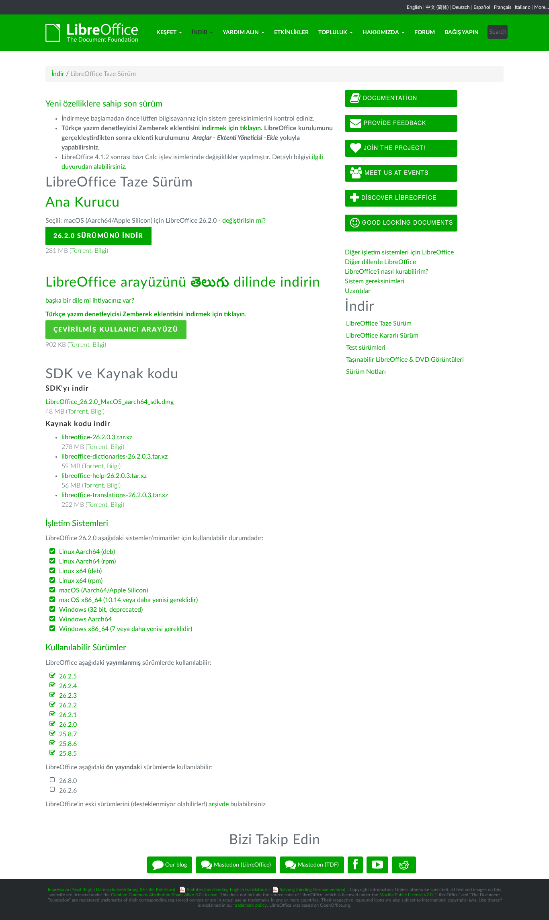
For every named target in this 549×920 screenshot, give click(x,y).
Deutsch (461, 7)
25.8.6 (68, 744)
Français (502, 7)
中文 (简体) (437, 7)
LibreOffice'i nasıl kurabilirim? (386, 271)
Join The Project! (394, 147)
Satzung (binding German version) (312, 889)
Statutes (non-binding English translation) (227, 889)
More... (541, 7)
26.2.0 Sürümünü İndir (98, 236)
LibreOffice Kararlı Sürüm (382, 335)
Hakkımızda (381, 32)
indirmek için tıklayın (231, 128)
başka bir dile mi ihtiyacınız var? (89, 300)
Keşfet (166, 32)
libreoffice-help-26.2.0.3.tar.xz (104, 476)
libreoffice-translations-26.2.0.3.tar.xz (114, 495)
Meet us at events (395, 172)
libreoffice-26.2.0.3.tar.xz (96, 437)
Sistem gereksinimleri (374, 281)
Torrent (81, 251)
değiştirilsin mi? (244, 220)
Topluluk (332, 32)
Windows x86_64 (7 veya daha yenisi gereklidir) (125, 629)
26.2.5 (68, 676)
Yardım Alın (241, 32)
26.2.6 (68, 790)
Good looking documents (406, 222)
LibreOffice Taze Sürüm (379, 323)
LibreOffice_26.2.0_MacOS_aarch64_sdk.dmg (109, 402)
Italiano (523, 7)
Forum (424, 32)
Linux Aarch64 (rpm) (87, 561)
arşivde (219, 804)
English (414, 7)
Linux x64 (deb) (80, 571)
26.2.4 (68, 686)
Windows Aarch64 (85, 619)
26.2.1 (68, 715)
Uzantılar (358, 291)
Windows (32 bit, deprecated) (101, 610)
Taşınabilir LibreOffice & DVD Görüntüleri (405, 360)
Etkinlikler (291, 32)
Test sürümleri (365, 347)
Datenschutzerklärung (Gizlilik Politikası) (135, 889)
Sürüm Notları (366, 372)
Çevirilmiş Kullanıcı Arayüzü (115, 329)
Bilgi (100, 251)
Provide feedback (394, 123)
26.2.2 (68, 705)
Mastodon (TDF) (317, 865)
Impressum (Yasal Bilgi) (70, 889)
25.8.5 (68, 753)
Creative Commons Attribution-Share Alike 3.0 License (164, 895)
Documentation (389, 98)
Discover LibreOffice (397, 197)
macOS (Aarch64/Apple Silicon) (103, 590)
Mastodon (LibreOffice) (241, 865)
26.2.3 (68, 696)
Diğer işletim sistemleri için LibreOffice (399, 252)
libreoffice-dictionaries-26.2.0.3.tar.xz (114, 456)
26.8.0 (68, 781)
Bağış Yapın (462, 32)
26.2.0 (68, 724)
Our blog (175, 865)
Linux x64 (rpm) (80, 581)
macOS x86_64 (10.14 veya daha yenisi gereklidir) (128, 600)
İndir (199, 32)
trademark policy (250, 905)
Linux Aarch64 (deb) (87, 552)
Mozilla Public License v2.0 (405, 895)
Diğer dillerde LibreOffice (380, 262)
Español (481, 7)
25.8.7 (68, 734)
